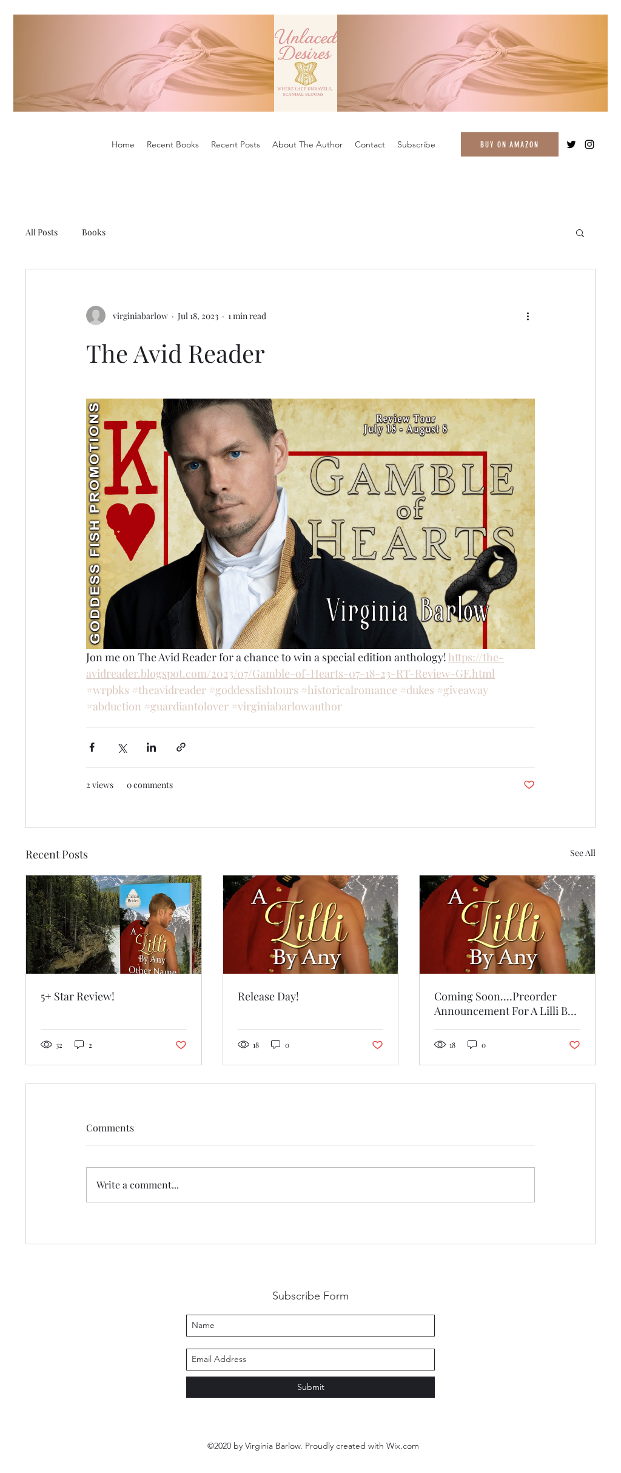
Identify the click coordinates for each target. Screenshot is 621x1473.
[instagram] (589, 144)
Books (94, 232)
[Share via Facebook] (92, 747)
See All (583, 852)
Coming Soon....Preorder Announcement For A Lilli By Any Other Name (503, 1003)
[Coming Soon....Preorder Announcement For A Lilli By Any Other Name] (507, 924)
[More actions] (527, 315)
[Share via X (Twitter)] (121, 747)
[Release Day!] (310, 924)
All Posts (41, 232)
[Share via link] (181, 747)
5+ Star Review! (78, 996)
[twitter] (571, 144)
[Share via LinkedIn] (151, 747)
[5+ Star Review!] (113, 924)
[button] (580, 232)
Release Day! (268, 996)
